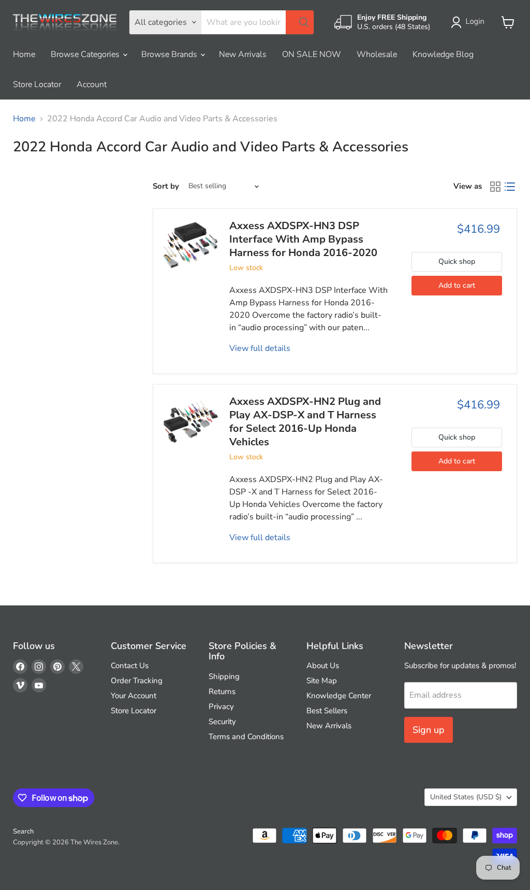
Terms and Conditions (246, 736)
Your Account (133, 695)
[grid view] (495, 186)
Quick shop (456, 261)
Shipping (224, 676)
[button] (470, 22)
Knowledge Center (338, 695)
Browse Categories (86, 54)
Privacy (221, 706)
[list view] (510, 186)
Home (24, 54)
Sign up (429, 730)
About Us (322, 665)
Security (222, 721)
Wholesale (377, 54)
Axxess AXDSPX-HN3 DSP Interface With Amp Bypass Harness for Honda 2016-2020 (303, 239)
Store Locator (37, 84)
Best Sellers (326, 710)
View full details (259, 348)
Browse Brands (170, 54)
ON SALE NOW (311, 54)
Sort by (166, 186)
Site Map (321, 680)
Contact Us (130, 665)
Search (23, 831)
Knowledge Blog (443, 54)
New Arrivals (243, 54)
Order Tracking (137, 680)
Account (92, 84)
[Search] (300, 22)
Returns (222, 691)
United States (466, 797)
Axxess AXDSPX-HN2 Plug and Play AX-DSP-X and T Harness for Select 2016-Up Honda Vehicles (305, 421)
